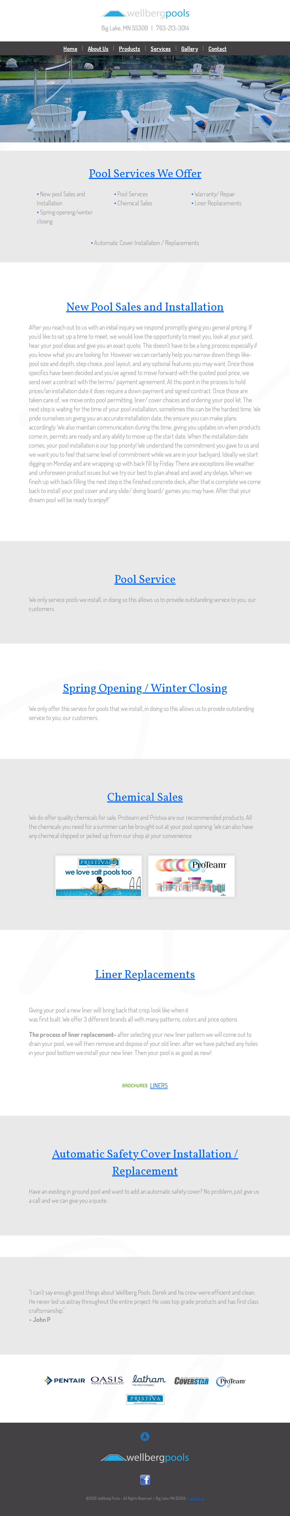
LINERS (159, 1085)
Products (129, 48)
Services (161, 48)
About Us (98, 48)
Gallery (189, 48)
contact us (196, 1498)
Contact (217, 48)
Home (70, 48)
